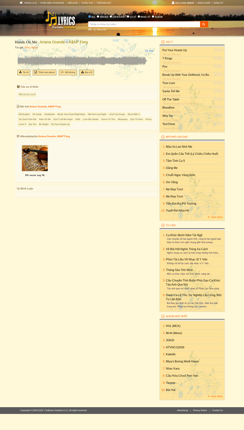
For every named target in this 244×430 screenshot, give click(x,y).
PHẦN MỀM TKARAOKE (52, 3)
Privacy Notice (200, 410)
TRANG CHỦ (30, 3)
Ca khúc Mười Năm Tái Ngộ (184, 235)
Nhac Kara (173, 368)
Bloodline (168, 107)
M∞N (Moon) (174, 333)
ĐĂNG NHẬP (204, 3)
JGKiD (170, 340)
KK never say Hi (34, 175)
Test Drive (168, 124)
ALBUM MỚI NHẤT (177, 316)
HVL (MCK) (173, 325)
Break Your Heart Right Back (71, 114)
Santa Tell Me (171, 91)
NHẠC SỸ (145, 17)
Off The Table (170, 99)
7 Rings (167, 58)
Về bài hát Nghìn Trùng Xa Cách (187, 249)
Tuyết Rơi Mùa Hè (177, 210)
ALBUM (159, 17)
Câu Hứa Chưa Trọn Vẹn (182, 375)
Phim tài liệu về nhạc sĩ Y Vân (186, 259)
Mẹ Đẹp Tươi (174, 189)
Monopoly (123, 119)
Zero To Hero (136, 119)
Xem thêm (216, 217)
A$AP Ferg (78, 42)
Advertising (182, 410)
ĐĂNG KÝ (218, 3)
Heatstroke (49, 114)
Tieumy (170, 382)
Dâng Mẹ (172, 167)
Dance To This (108, 119)
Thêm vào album (46, 72)
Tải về (26, 72)
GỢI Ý (169, 41)
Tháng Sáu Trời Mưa (179, 269)
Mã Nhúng (69, 72)
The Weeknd (191, 103)
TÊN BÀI (104, 17)
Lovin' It (22, 124)
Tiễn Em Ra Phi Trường (181, 203)
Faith (77, 119)
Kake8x (171, 354)
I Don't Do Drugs (117, 114)
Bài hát (170, 389)
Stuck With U (134, 114)
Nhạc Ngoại (31, 47)
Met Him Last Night (97, 114)
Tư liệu (171, 225)
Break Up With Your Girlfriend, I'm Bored (187, 74)
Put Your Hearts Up (60, 124)
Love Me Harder (91, 119)
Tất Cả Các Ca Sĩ (27, 94)
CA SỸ (133, 17)
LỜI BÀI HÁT (119, 17)
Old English (24, 114)
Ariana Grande (52, 42)
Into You (32, 124)
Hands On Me (26, 42)
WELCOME (184, 3)
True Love (168, 83)
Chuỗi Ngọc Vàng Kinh (180, 175)
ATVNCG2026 (175, 347)
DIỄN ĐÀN (73, 3)
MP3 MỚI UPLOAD (177, 136)
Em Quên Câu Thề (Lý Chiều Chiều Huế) (192, 153)
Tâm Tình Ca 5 (175, 160)
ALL (93, 17)
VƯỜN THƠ (87, 3)
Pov (164, 66)
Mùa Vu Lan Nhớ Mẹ (179, 146)
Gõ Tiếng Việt (99, 29)
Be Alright (43, 124)
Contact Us (217, 410)
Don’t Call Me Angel (63, 119)
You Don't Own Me (27, 119)
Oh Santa (37, 114)
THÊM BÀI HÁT (103, 3)
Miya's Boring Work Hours (182, 361)
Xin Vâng (172, 182)
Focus (148, 119)
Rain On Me (45, 119)
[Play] (21, 51)
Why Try (167, 115)
